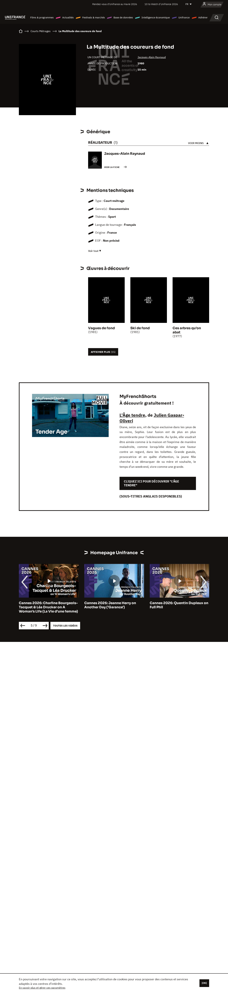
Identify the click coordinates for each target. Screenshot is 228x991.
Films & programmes (42, 17)
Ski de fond (140, 328)
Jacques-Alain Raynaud (152, 57)
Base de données (123, 17)
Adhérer (203, 17)
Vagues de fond (101, 328)
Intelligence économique (156, 17)
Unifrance (184, 17)
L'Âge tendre (132, 415)
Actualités (68, 17)
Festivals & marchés (93, 17)
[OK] (204, 982)
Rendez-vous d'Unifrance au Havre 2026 (114, 4)
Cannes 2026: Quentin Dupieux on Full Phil (113, 605)
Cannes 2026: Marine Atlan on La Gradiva (177, 605)
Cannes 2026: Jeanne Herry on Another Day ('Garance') (45, 605)
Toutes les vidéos (65, 625)
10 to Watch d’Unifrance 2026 (161, 4)
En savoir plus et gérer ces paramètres (42, 987)
